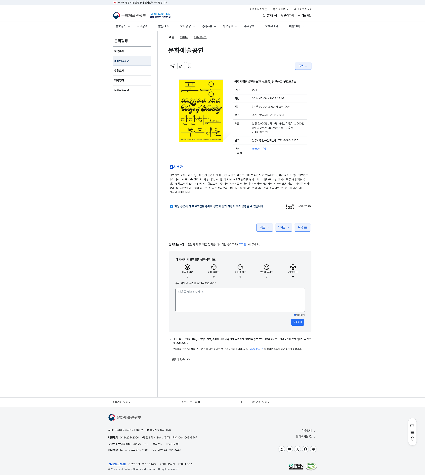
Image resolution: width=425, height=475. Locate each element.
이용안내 (294, 26)
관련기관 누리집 (191, 402)
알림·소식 (164, 26)
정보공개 (121, 26)
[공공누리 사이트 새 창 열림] (296, 466)
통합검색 (272, 15)
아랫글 (281, 227)
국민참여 (142, 26)
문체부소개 (271, 26)
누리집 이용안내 (167, 463)
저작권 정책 (134, 463)
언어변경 (281, 9)
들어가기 (289, 15)
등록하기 (297, 322)
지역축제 (119, 51)
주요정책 (249, 26)
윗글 (262, 227)
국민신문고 (255, 349)
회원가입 (306, 15)
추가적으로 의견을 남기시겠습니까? (195, 283)
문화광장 (185, 26)
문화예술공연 (121, 61)
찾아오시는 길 (304, 436)
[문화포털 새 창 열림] (290, 206)
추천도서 (119, 70)
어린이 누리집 (257, 9)
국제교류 (206, 26)
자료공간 (228, 26)
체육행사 (119, 80)
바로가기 (257, 149)
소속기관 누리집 (121, 402)
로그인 (242, 244)
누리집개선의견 (185, 463)
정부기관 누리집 (260, 402)
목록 (301, 65)
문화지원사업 (121, 90)
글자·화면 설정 (304, 9)
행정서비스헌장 (149, 463)
